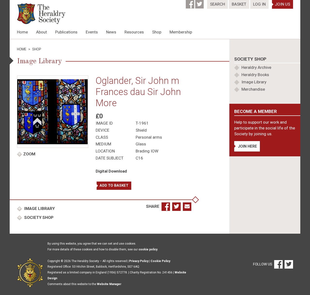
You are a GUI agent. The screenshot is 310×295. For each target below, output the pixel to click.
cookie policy (148, 249)
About (41, 32)
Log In (259, 4)
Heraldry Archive (256, 67)
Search (217, 4)
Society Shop (38, 217)
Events (92, 32)
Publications (66, 32)
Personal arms (149, 137)
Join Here (247, 146)
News (111, 32)
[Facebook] (190, 2)
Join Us (282, 4)
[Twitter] (200, 2)
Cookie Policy (160, 261)
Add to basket (114, 185)
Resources (134, 32)
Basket (239, 4)
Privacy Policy (138, 261)
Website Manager (109, 284)
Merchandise (253, 89)
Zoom (29, 153)
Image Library (39, 208)
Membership (181, 32)
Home (22, 32)
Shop (156, 32)
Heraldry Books (255, 74)
